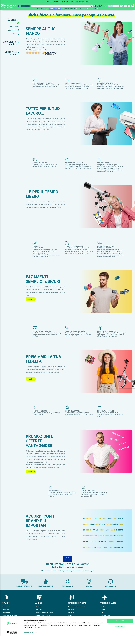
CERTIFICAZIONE (12, 30)
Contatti (103, 607)
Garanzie (70, 615)
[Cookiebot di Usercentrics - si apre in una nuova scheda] (12, 632)
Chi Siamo (38, 607)
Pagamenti (71, 610)
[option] (67, 1)
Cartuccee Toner (99, 6)
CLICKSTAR (14, 34)
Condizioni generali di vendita (76, 607)
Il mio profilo (6, 607)
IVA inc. (116, 6)
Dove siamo (38, 610)
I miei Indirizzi (6, 612)
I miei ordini (6, 610)
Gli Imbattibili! (54, 9)
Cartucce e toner (105, 615)
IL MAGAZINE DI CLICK (69, 9)
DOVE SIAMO (13, 26)
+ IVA (110, 6)
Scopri (30, 299)
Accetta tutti (120, 621)
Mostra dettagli (29, 632)
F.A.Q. (103, 612)
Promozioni (83, 9)
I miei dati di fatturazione (10, 615)
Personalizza (119, 626)
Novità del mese (41, 9)
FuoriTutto (94, 9)
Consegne (71, 612)
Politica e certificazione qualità (44, 612)
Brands (103, 610)
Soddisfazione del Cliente (42, 615)
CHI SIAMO (13, 23)
